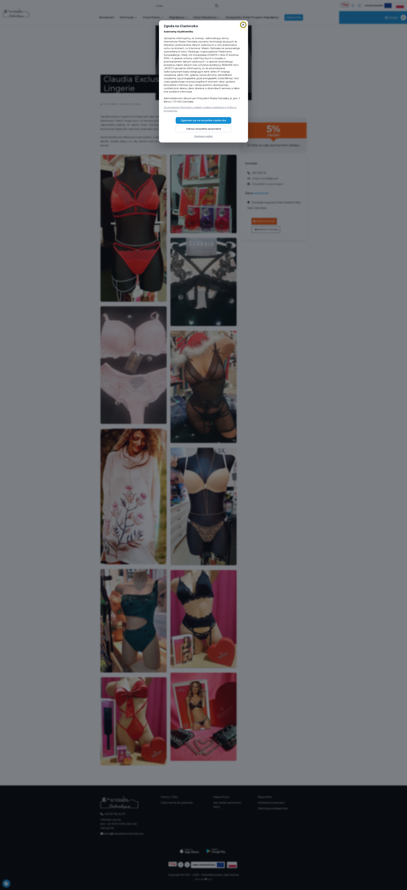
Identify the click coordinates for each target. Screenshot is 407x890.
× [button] (243, 25)
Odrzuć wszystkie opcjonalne (203, 128)
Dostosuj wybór (203, 136)
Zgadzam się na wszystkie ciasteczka (203, 120)
